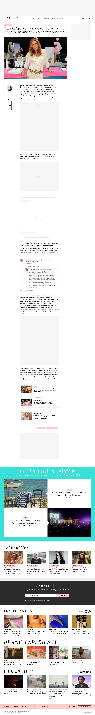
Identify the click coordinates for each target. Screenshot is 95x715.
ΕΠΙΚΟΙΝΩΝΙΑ (7, 706)
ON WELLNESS (18, 611)
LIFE (53, 18)
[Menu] (4, 18)
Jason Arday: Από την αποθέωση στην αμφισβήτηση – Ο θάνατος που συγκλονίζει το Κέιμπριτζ (81, 692)
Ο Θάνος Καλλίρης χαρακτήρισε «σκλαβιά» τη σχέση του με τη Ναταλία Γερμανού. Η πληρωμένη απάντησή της (44, 417)
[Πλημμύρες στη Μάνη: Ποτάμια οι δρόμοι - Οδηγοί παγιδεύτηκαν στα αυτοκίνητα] (36, 681)
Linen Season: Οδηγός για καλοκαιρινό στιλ (80, 661)
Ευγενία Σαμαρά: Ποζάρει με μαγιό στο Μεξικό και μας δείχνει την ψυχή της (81, 569)
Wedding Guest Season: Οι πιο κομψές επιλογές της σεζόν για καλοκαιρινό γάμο (12, 662)
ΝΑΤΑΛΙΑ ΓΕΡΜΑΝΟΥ (51, 428)
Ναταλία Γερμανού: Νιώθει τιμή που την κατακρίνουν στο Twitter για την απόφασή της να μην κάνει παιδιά (44, 403)
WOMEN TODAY (38, 400)
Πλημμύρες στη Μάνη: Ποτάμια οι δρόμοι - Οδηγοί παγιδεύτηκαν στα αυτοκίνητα (36, 691)
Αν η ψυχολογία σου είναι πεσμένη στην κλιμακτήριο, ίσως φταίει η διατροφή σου (13, 633)
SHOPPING (60, 18)
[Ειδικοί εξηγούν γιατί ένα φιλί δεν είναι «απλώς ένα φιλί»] (36, 621)
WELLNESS (47, 18)
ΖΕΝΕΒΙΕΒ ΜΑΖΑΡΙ (55, 565)
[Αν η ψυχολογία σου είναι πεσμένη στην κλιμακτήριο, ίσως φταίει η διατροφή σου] (13, 621)
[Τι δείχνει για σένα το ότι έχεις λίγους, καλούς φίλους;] (81, 621)
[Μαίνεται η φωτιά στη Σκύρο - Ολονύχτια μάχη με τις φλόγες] (13, 681)
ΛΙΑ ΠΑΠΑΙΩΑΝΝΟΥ (69, 497)
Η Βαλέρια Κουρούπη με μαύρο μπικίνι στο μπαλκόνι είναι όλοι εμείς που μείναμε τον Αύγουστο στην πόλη (13, 570)
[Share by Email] (10, 108)
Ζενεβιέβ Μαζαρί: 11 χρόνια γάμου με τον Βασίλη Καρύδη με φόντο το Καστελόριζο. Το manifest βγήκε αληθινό (58, 570)
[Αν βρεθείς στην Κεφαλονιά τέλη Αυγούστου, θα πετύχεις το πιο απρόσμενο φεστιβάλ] (69, 522)
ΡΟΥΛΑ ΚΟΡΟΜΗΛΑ (32, 565)
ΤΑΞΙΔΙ (26, 517)
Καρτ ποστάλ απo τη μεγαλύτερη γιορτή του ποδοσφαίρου (56, 662)
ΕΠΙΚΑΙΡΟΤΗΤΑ (19, 671)
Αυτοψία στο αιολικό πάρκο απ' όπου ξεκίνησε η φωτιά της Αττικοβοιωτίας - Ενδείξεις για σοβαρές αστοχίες (58, 693)
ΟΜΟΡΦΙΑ (52, 629)
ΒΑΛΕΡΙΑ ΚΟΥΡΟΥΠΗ (9, 565)
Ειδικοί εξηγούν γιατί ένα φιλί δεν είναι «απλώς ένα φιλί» (36, 632)
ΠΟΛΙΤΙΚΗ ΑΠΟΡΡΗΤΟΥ (42, 706)
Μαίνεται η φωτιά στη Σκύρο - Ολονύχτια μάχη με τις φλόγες (13, 691)
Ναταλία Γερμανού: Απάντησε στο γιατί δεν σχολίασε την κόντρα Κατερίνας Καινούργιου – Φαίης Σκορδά (44, 390)
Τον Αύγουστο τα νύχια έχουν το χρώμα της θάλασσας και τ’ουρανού (58, 633)
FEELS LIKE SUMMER (47, 471)
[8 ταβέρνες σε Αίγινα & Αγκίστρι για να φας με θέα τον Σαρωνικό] (26, 493)
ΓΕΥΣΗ (69, 489)
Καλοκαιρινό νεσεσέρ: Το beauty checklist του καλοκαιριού (34, 662)
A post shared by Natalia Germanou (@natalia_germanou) (37, 236)
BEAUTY (40, 18)
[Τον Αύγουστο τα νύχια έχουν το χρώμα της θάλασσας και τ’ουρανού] (58, 621)
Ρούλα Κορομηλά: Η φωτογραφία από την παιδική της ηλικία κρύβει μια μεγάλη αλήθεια (36, 570)
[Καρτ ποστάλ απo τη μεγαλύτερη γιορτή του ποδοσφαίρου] (58, 652)
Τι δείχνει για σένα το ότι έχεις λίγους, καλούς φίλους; (81, 632)
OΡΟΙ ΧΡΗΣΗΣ (31, 706)
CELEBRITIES (7, 25)
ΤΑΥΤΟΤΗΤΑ (16, 706)
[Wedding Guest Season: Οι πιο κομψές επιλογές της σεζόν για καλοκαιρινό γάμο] (13, 652)
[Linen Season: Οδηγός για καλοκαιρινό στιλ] (81, 652)
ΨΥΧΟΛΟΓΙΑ (76, 629)
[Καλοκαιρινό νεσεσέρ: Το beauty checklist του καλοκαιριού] (36, 652)
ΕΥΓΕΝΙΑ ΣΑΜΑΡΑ (77, 565)
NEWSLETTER (84, 706)
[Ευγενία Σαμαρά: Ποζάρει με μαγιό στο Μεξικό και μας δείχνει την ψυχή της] (81, 557)
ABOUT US (23, 706)
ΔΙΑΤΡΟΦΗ (7, 629)
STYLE (33, 18)
